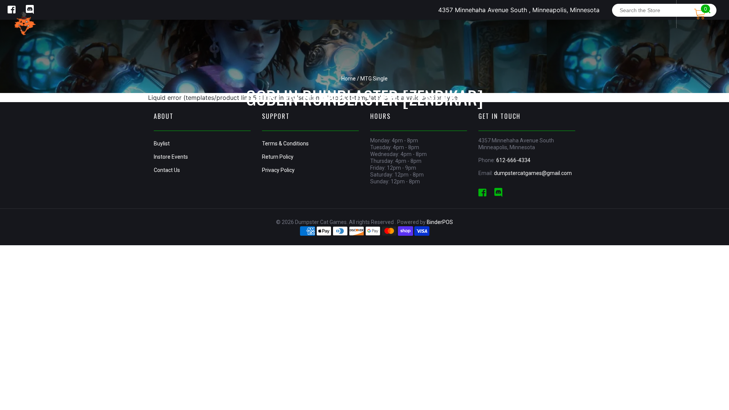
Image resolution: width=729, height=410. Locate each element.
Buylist (162, 143)
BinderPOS (440, 222)
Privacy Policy (278, 170)
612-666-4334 (513, 160)
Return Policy (277, 157)
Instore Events (171, 157)
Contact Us (167, 170)
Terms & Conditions (285, 143)
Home (348, 79)
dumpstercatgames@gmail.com (533, 173)
